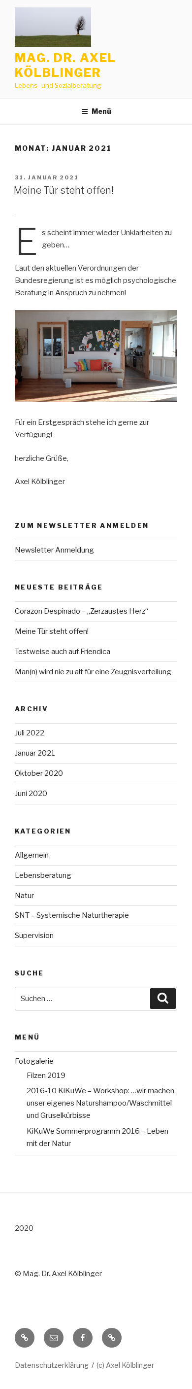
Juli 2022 (29, 733)
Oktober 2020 (39, 773)
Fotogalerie (34, 1061)
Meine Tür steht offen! (64, 190)
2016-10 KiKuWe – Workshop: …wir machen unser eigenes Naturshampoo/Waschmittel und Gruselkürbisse (100, 1103)
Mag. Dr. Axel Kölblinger (65, 65)
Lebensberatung (43, 875)
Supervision (34, 935)
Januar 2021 (35, 753)
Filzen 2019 (46, 1075)
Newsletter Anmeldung (54, 550)
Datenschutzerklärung (52, 1365)
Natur (24, 895)
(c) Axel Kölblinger (125, 1365)
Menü (101, 111)
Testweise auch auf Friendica (62, 651)
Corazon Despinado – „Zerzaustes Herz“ (81, 611)
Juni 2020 (31, 793)
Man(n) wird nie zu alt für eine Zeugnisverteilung (93, 671)
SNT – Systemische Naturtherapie (72, 915)
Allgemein (32, 855)
